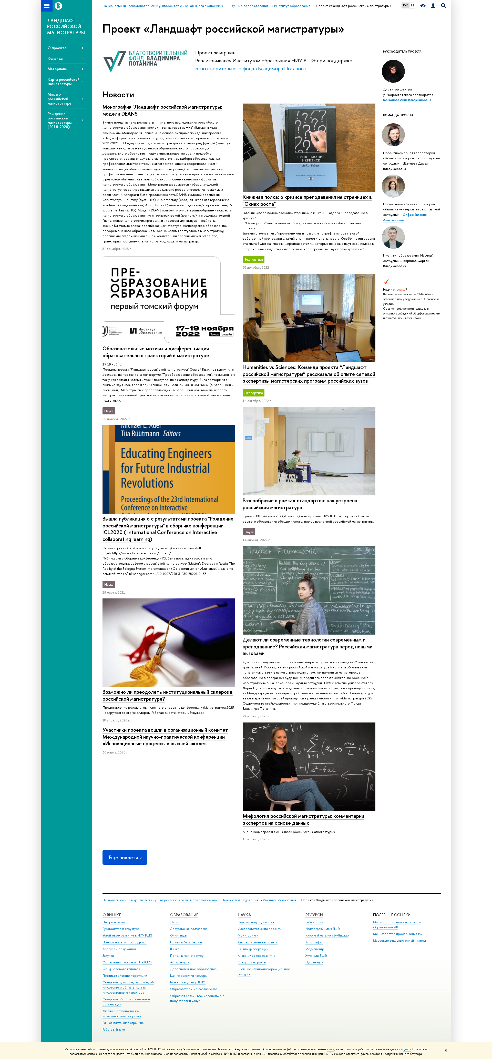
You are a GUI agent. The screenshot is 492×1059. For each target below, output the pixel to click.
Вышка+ (175, 949)
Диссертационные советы (258, 942)
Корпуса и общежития (119, 949)
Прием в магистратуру (186, 955)
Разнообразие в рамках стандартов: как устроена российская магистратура (300, 504)
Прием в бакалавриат (186, 942)
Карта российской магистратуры (63, 81)
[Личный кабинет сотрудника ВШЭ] (433, 6)
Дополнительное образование (193, 969)
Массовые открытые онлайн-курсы (399, 940)
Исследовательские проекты (260, 928)
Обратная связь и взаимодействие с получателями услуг (197, 998)
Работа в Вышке (113, 1029)
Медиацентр (314, 949)
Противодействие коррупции (124, 975)
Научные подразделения (240, 900)
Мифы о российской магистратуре (59, 98)
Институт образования (279, 900)
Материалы (57, 68)
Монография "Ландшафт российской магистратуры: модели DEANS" (162, 110)
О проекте (57, 47)
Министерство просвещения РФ (398, 934)
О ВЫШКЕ (111, 915)
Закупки (108, 955)
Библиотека (314, 922)
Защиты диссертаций (253, 949)
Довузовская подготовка (188, 928)
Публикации (314, 962)
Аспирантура (179, 962)
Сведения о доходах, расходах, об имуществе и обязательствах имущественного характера (128, 987)
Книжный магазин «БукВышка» (327, 935)
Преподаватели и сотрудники (124, 942)
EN (412, 5)
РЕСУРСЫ (314, 915)
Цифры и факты (113, 922)
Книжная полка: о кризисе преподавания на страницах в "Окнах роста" (307, 200)
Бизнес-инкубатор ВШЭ (188, 982)
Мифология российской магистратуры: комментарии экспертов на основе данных (303, 819)
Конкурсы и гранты (252, 962)
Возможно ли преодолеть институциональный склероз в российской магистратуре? (167, 695)
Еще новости (123, 857)
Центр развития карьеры (188, 975)
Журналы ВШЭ (316, 955)
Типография (314, 942)
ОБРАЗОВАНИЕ (184, 915)
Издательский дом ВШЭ (322, 928)
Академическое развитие (256, 955)
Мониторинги (248, 935)
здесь (330, 1049)
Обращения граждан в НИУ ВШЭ (127, 962)
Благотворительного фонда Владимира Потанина (250, 68)
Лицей (175, 922)
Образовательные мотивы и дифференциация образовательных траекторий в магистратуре (155, 352)
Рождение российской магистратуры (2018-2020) (59, 120)
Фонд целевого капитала (121, 969)
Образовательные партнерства (193, 989)
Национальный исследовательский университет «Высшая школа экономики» (159, 900)
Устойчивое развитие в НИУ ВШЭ (127, 935)
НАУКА (244, 915)
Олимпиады (178, 935)
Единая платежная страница (123, 1023)
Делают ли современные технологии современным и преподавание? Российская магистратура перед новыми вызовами (307, 646)
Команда (55, 58)
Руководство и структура (120, 928)
